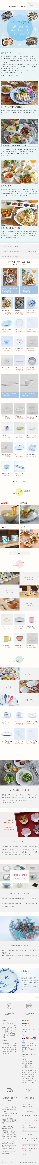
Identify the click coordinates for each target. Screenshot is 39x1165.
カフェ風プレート (30, 251)
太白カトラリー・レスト (22, 368)
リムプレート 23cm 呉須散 (22, 626)
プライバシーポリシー (9, 1163)
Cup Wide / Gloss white (28, 393)
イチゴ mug (5, 722)
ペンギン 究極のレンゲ (22, 741)
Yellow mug (5, 645)
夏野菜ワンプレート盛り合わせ (12, 251)
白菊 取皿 (17, 329)
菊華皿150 (17, 416)
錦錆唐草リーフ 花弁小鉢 (10, 435)
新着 (28, 262)
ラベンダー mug (19, 722)
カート (31, 5)
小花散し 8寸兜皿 (32, 310)
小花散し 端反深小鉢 (9, 348)
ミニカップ (5, 368)
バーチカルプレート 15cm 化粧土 (12, 626)
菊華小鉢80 (30, 348)
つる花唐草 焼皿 (7, 741)
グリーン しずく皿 (20, 435)
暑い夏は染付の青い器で (10, 256)
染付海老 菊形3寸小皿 (21, 348)
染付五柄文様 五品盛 (21, 473)
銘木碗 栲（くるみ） (21, 645)
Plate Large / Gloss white (9, 393)
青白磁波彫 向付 (7, 329)
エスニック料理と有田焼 (10, 247)
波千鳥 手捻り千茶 (7, 473)
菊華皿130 (5, 416)
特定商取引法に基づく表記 (28, 1163)
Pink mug (30, 626)
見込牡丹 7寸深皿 (20, 454)
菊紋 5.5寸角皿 (32, 722)
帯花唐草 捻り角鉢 (33, 454)
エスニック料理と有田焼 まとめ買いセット (15, 288)
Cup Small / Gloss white (9, 454)
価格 (23, 262)
